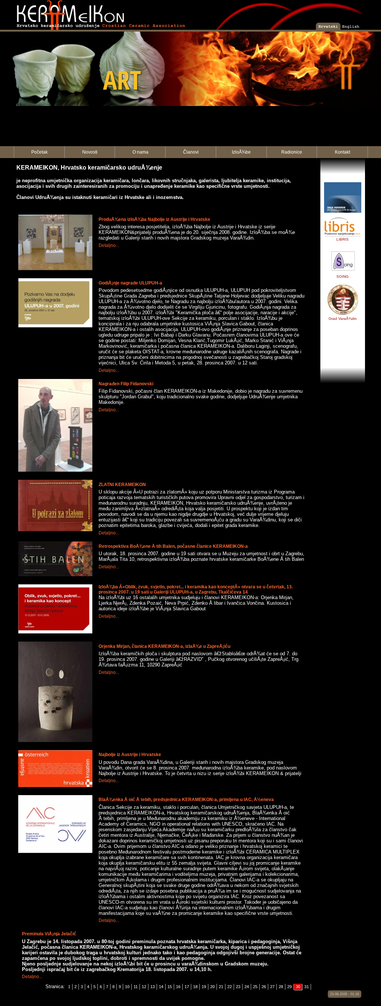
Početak (39, 152)
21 (221, 986)
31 (306, 986)
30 (298, 986)
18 (195, 986)
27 (272, 986)
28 (281, 986)
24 (246, 986)
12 (144, 986)
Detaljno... (109, 245)
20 (212, 986)
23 (238, 986)
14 (161, 986)
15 (169, 986)
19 (204, 986)
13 (152, 986)
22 (229, 986)
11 (136, 986)
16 (178, 986)
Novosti (89, 152)
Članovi (191, 152)
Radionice (291, 152)
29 (289, 986)
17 (187, 986)
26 (264, 986)
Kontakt (342, 152)
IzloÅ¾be (241, 152)
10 (127, 986)
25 (255, 986)
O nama (140, 152)
